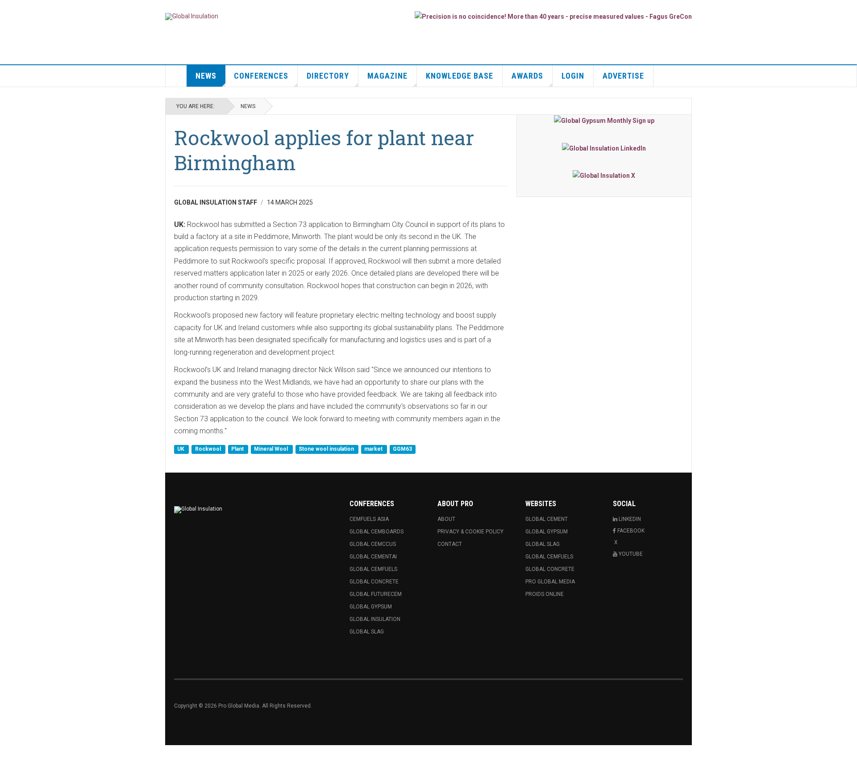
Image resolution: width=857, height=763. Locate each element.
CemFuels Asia (369, 519)
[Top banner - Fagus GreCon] (553, 16)
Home (176, 76)
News (206, 75)
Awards (527, 75)
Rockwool (208, 449)
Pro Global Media (550, 582)
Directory (328, 75)
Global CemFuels (373, 569)
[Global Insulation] (191, 16)
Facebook (631, 531)
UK (181, 449)
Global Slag (366, 632)
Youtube (631, 554)
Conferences (261, 75)
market (374, 449)
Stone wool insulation (327, 449)
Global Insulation (374, 619)
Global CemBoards (376, 531)
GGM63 (402, 449)
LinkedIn (630, 519)
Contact (449, 544)
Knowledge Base (459, 75)
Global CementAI (373, 556)
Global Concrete (374, 582)
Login (573, 75)
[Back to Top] (8, 754)
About (446, 519)
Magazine (387, 75)
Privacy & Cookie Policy (470, 531)
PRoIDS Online (544, 594)
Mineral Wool (271, 449)
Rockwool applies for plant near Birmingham (324, 150)
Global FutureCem (375, 594)
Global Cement (546, 519)
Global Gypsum (370, 607)
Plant (238, 449)
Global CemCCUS (372, 544)
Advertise (623, 75)
